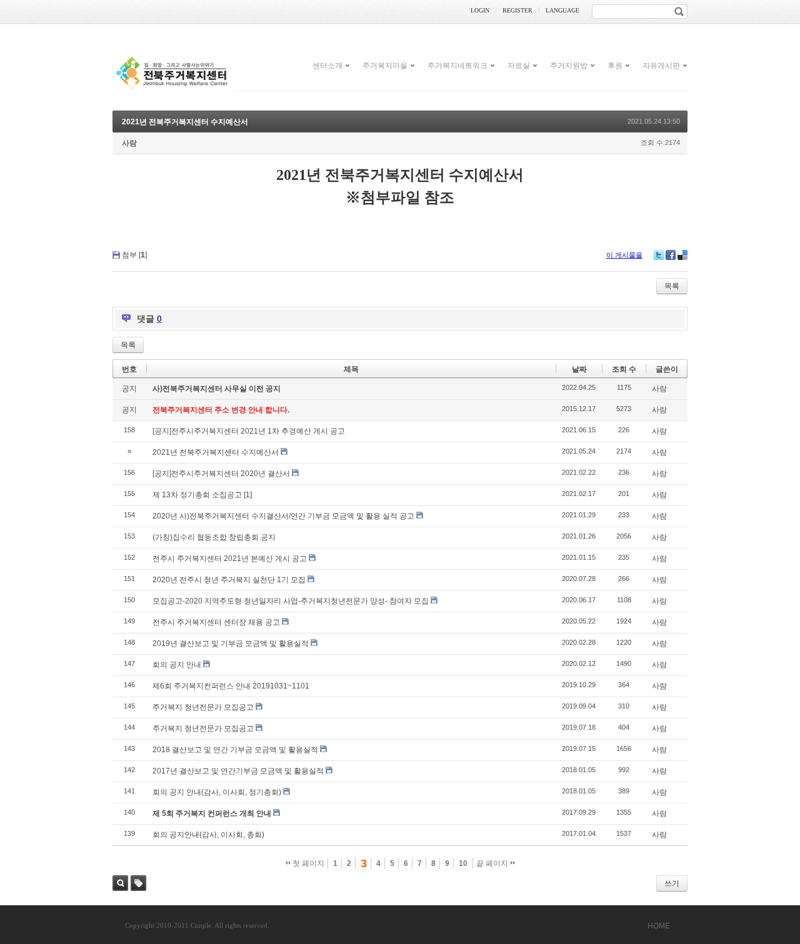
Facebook (671, 255)
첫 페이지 (307, 863)
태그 (138, 883)
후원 (615, 64)
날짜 (579, 369)
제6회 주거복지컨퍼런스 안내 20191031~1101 (230, 686)
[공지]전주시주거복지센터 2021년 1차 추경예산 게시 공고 (248, 431)
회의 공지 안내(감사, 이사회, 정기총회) (216, 792)
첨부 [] (134, 255)
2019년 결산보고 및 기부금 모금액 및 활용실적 (230, 643)
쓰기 (671, 883)
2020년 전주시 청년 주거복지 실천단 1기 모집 (229, 579)
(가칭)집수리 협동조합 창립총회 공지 (214, 537)
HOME (659, 926)
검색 (120, 883)
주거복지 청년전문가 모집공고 (203, 707)
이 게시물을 (624, 255)
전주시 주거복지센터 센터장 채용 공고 (216, 622)
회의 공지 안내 (176, 664)
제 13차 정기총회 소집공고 (197, 494)
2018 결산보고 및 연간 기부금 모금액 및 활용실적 (235, 749)
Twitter (659, 255)
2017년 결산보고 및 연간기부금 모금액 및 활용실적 (238, 771)
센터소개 (327, 64)
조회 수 (624, 369)
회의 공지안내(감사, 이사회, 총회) (208, 834)
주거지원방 (569, 64)
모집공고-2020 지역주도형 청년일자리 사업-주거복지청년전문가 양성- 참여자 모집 (290, 601)
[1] (248, 494)
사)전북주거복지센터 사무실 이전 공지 (216, 388)
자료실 (519, 64)
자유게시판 (661, 64)
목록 (671, 286)
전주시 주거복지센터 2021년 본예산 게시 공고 (229, 558)
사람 (129, 143)
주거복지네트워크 (458, 64)
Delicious (683, 255)
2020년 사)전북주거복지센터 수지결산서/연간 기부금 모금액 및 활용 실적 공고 (283, 516)
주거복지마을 (385, 64)
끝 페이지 (493, 863)
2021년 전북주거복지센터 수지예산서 (185, 121)
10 (463, 863)
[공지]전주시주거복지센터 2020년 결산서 (221, 473)
